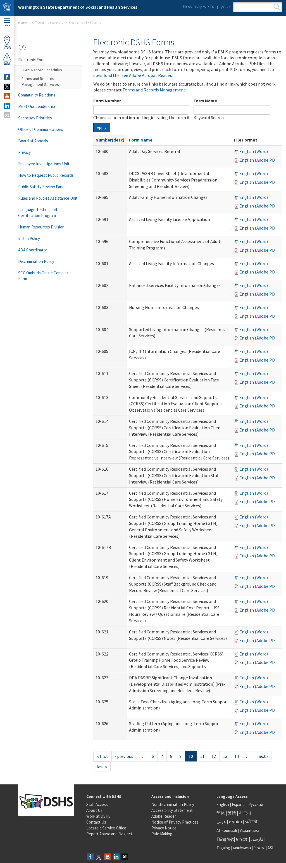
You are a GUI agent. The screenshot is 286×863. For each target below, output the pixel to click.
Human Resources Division (41, 227)
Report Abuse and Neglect (109, 833)
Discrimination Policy (36, 261)
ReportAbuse (7, 63)
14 (236, 756)
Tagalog (223, 847)
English (223, 804)
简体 (220, 813)
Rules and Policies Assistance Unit (48, 198)
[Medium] (125, 857)
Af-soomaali (226, 830)
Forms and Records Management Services (40, 81)
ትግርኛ (259, 847)
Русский (255, 804)
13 (225, 756)
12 (213, 756)
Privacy (24, 152)
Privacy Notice (164, 828)
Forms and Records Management (154, 90)
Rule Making (161, 833)
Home (22, 22)
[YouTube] (107, 857)
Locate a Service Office (106, 828)
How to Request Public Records (46, 175)
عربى (221, 821)
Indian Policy (29, 238)
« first (102, 756)
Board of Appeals (33, 140)
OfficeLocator (7, 47)
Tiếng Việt (225, 839)
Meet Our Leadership (36, 106)
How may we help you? (207, 6)
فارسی (256, 839)
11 (202, 756)
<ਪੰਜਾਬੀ (251, 821)
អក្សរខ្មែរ (235, 821)
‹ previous (124, 756)
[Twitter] (99, 857)
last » (102, 766)
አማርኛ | (243, 839)
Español (239, 804)
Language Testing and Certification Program (37, 212)
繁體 (232, 813)
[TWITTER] (7, 86)
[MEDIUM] (7, 115)
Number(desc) (110, 140)
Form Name (205, 100)
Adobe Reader (163, 816)
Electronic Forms (32, 59)
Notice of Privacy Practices (175, 822)
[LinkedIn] (116, 857)
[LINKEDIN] (7, 105)
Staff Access (97, 804)
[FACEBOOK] (7, 77)
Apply (101, 127)
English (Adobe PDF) (258, 160)
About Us (94, 810)
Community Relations (36, 95)
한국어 (245, 813)
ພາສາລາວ (242, 847)
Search (277, 7)
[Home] (7, 8)
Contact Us (96, 822)
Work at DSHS (98, 816)
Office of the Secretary (47, 22)
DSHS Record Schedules (42, 69)
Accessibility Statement (172, 810)
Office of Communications (40, 129)
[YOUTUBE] (7, 96)
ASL (271, 847)
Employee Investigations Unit (44, 163)
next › (262, 756)
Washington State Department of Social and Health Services (77, 7)
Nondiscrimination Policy (172, 804)
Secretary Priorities (35, 118)
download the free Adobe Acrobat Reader (132, 75)
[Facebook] (90, 857)
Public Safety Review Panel (41, 186)
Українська (249, 830)
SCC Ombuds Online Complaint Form (44, 275)
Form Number (107, 100)
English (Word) (253, 151)
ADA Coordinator (32, 250)
